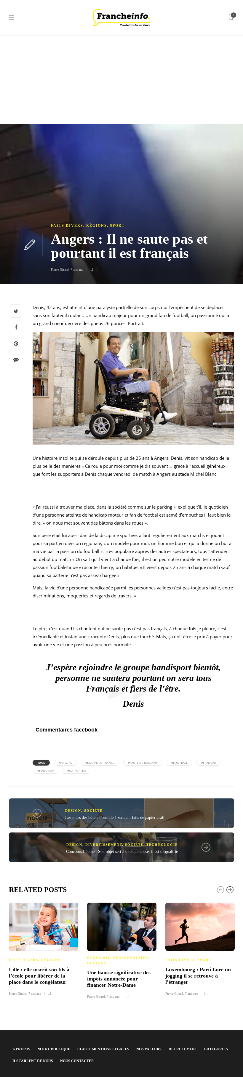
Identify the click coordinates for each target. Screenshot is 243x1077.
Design (73, 810)
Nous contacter (77, 1061)
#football (179, 763)
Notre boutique (53, 1049)
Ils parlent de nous (32, 1061)
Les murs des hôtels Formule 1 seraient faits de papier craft (114, 817)
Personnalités (130, 957)
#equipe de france (99, 763)
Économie (98, 957)
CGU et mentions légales (103, 1049)
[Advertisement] (121, 79)
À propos (21, 1049)
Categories (216, 1049)
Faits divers (67, 226)
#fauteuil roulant (143, 763)
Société (93, 810)
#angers (65, 763)
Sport (117, 226)
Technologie (162, 844)
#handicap (45, 771)
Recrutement (183, 1049)
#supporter (76, 771)
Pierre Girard (60, 269)
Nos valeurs (149, 1049)
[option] (43, 948)
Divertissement (103, 844)
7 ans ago (77, 269)
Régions (96, 226)
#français (208, 763)
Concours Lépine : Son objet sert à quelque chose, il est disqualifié (122, 851)
